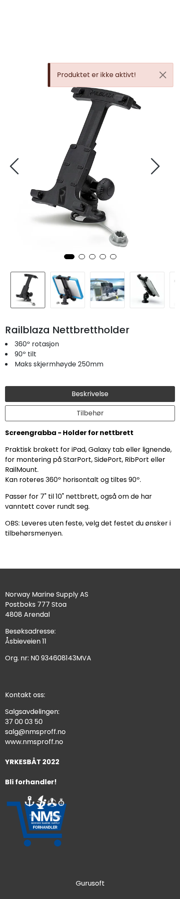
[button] (69, 256)
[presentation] (15, 166)
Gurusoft (90, 883)
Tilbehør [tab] (90, 413)
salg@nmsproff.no (35, 732)
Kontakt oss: (25, 695)
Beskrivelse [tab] (90, 394)
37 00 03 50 (24, 721)
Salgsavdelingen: (32, 711)
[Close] (163, 75)
